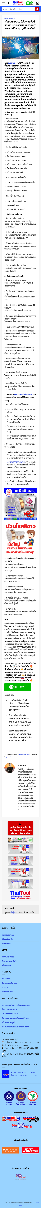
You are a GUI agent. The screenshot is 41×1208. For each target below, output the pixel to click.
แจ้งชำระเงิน (6, 965)
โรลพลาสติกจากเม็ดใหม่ (16, 462)
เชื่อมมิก (11, 62)
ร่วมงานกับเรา (7, 992)
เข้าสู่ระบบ (14, 912)
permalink (9, 757)
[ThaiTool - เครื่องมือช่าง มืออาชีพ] (18, 3)
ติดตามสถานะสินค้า (9, 961)
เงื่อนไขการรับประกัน (10, 1014)
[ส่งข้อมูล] (37, 9)
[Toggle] (6, 700)
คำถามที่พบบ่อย (8, 957)
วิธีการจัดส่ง (6, 943)
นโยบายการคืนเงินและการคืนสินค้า (15, 1027)
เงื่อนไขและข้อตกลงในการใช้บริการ (15, 1018)
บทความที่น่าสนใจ (9, 18)
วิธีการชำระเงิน (7, 939)
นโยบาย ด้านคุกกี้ (8, 1022)
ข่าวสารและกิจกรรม (9, 983)
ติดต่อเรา (5, 987)
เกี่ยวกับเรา (6, 978)
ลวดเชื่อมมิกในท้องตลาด (23, 394)
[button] (3, 3)
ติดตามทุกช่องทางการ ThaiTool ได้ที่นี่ (24, 1075)
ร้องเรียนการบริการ (9, 1009)
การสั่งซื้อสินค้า (8, 935)
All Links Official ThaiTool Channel (23, 1072)
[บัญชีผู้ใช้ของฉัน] (8, 3)
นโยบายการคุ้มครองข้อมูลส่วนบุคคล (16, 1005)
